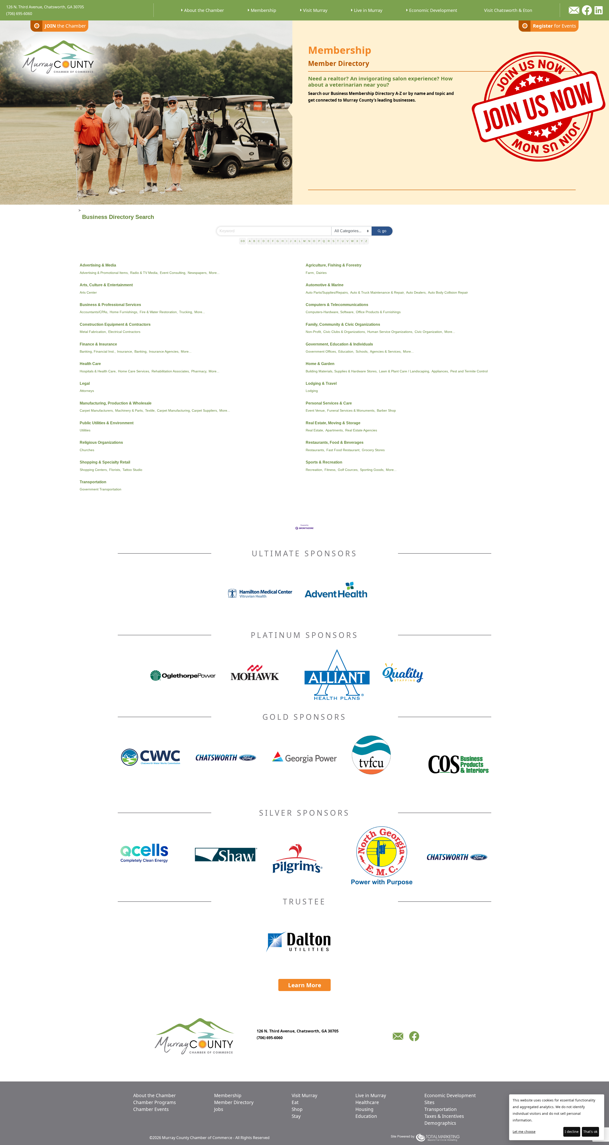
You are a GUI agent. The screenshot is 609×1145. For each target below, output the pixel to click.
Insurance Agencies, (164, 351)
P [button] (319, 241)
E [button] (268, 241)
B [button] (254, 241)
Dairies (321, 273)
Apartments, (334, 430)
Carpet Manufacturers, (97, 410)
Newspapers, (197, 273)
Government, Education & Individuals (339, 344)
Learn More (304, 985)
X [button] (357, 241)
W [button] (352, 241)
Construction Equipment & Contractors (115, 324)
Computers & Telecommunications (337, 305)
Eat (295, 1102)
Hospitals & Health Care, (98, 371)
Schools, (362, 351)
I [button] (286, 241)
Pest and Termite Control (469, 371)
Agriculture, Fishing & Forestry (333, 265)
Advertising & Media (98, 265)
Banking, (140, 351)
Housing (364, 1109)
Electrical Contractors (124, 332)
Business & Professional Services (110, 305)
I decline (572, 1131)
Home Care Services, (134, 371)
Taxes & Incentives (444, 1116)
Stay (296, 1116)
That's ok (590, 1131)
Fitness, (330, 470)
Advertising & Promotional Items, (104, 273)
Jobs (218, 1109)
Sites (429, 1102)
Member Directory (234, 1102)
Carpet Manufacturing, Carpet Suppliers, (187, 410)
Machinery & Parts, (129, 410)
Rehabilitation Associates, (171, 371)
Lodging (312, 391)
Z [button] (366, 241)
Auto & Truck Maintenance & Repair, (377, 292)
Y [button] (362, 241)
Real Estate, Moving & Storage (333, 423)
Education (366, 1116)
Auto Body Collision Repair (448, 292)
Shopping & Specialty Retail (105, 462)
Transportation (93, 482)
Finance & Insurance (98, 344)
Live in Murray (368, 10)
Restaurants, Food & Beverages (334, 442)
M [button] (304, 241)
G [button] (278, 241)
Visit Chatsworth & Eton (508, 10)
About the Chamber (204, 10)
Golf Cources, (348, 470)
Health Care (90, 364)
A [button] (249, 241)
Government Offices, (321, 351)
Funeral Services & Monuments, (351, 410)
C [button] (259, 241)
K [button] (295, 241)
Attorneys (87, 391)
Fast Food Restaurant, (343, 450)
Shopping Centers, (94, 470)
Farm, (310, 273)
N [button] (309, 241)
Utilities (85, 430)
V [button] (347, 241)
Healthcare (367, 1102)
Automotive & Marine (325, 285)
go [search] (384, 231)
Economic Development (433, 10)
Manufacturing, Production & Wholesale (116, 403)
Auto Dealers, (416, 292)
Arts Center (88, 292)
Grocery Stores (373, 450)
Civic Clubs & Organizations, (344, 332)
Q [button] (324, 241)
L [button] (299, 241)
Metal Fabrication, (93, 332)
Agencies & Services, (386, 351)
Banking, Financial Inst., (98, 351)
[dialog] (556, 1117)
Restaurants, (315, 450)
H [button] (283, 241)
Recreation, (314, 470)
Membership (263, 10)
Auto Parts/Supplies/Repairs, (327, 292)
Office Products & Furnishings (378, 312)
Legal (85, 383)
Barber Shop (386, 410)
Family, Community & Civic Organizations (343, 324)
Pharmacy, (199, 371)
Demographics (440, 1123)
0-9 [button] (243, 241)
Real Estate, (315, 430)
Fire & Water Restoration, (159, 312)
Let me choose (524, 1131)
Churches (87, 450)
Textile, (150, 410)
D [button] (264, 241)
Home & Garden (320, 364)
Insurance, (125, 351)
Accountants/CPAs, (94, 312)
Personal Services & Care (329, 403)
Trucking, (186, 312)
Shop (297, 1109)
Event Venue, (316, 410)
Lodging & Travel (321, 383)
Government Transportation (100, 489)
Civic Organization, (429, 332)
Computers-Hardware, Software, (330, 312)
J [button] (290, 241)
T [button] (338, 241)
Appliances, (440, 371)
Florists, (115, 470)
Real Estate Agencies (361, 430)
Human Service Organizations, (390, 332)
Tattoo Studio (132, 470)
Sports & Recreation (324, 462)
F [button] (273, 241)
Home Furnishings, (124, 312)
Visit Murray (315, 10)
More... (214, 273)
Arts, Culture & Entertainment (106, 285)
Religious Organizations (101, 442)
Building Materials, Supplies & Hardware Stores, (342, 371)
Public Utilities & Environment (106, 423)
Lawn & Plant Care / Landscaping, (404, 371)
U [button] (343, 241)
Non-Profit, (314, 332)
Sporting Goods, (372, 470)
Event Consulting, (173, 273)
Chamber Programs (154, 1102)
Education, (346, 351)
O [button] (314, 241)
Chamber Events (151, 1109)
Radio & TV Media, (144, 273)
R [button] (329, 241)
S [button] (333, 241)
